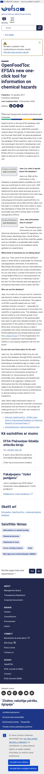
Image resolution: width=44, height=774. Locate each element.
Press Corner (9, 647)
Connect (7, 674)
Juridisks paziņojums (10, 712)
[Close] (39, 42)
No (39, 571)
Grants (7, 626)
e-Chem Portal (11, 336)
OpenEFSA (8, 664)
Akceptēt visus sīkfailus (19, 762)
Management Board (12, 590)
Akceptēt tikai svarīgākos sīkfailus (23, 768)
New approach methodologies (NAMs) (19, 554)
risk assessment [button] (8, 263)
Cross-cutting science (13, 548)
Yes (32, 571)
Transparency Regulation (14, 595)
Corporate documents (13, 600)
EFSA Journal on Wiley (13, 669)
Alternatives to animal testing (16, 530)
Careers (7, 612)
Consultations (10, 616)
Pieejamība (25, 722)
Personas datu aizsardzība (13, 717)
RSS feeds (8, 643)
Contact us (9, 652)
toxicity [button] (20, 132)
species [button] (35, 281)
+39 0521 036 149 (14, 450)
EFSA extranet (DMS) (13, 678)
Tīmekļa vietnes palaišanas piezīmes (17, 727)
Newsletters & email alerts (15, 638)
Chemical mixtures (11, 536)
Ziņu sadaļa (9, 35)
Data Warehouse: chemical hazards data (22, 427)
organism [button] (19, 381)
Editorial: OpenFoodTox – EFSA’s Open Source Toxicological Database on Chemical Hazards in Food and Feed (23, 420)
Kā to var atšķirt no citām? (30, 2)
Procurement (9, 621)
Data (30, 548)
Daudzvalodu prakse (10, 722)
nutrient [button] (18, 267)
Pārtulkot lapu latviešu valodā (15, 52)
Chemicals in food (11, 542)
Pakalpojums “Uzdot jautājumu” (16, 494)
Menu (12, 22)
